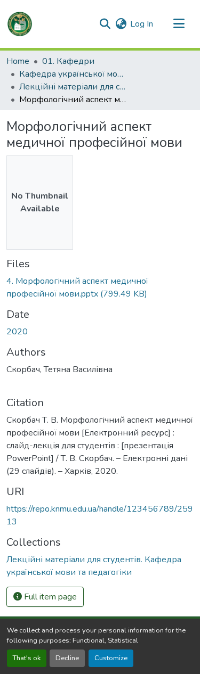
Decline (67, 658)
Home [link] (17, 61)
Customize (110, 658)
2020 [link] (17, 332)
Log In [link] (141, 24)
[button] (19, 24)
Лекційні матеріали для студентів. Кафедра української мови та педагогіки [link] (72, 87)
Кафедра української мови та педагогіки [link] (72, 74)
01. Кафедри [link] (68, 61)
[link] (100, 287)
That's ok (27, 658)
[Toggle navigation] (179, 24)
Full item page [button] (49, 597)
